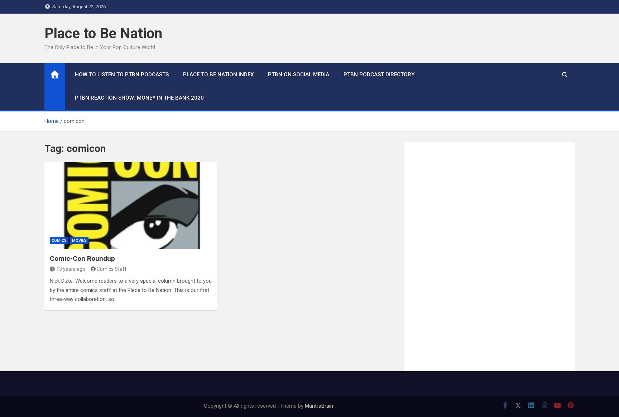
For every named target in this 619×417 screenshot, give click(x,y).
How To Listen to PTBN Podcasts (122, 74)
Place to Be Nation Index (218, 74)
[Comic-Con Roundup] (130, 205)
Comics (59, 240)
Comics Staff (112, 269)
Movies (79, 240)
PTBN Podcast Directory (379, 74)
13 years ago (70, 269)
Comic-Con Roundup (82, 258)
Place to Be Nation (103, 33)
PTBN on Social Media (298, 74)
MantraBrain (319, 406)
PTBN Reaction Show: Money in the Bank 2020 (139, 98)
